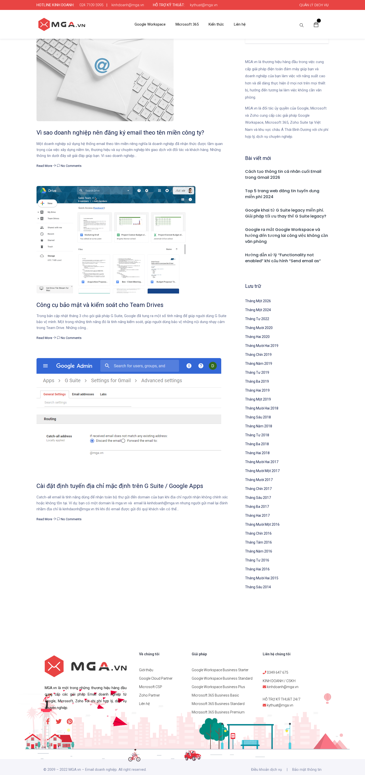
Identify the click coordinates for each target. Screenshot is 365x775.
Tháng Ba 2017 (257, 507)
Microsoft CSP (150, 687)
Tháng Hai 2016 (257, 569)
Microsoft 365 (187, 24)
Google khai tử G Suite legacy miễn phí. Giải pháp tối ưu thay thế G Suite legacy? (285, 213)
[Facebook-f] (48, 721)
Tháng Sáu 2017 (258, 498)
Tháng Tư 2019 (257, 372)
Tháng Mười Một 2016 (262, 524)
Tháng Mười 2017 (259, 480)
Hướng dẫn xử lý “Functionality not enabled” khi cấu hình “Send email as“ (283, 258)
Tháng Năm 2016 (258, 551)
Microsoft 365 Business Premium (218, 712)
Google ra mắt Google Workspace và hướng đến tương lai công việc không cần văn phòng (286, 235)
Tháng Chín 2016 (258, 533)
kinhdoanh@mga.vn (127, 5)
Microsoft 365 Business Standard (218, 704)
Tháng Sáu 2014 (258, 587)
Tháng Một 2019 (258, 399)
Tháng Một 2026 (258, 301)
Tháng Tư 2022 (257, 319)
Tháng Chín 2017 (258, 489)
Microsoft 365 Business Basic (215, 695)
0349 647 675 (277, 672)
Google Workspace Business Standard (222, 678)
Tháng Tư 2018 (257, 435)
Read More (44, 166)
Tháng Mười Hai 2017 (261, 462)
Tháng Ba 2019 (257, 381)
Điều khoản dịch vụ (266, 769)
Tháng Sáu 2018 (258, 417)
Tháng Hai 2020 (257, 337)
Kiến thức (216, 24)
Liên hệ (240, 24)
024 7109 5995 (91, 5)
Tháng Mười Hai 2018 (261, 408)
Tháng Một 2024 (258, 310)
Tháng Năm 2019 (258, 364)
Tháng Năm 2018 (258, 426)
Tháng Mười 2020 (259, 328)
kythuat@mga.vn (204, 5)
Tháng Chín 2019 (258, 355)
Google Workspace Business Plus (218, 687)
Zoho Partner (149, 695)
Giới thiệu (146, 670)
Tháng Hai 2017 (257, 515)
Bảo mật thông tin (307, 769)
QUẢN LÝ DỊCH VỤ (313, 4)
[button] (316, 24)
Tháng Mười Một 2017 (262, 471)
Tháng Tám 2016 (258, 542)
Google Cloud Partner (156, 678)
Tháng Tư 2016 (257, 560)
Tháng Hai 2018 (257, 453)
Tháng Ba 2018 (257, 444)
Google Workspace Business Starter (220, 670)
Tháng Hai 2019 (257, 390)
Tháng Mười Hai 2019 (261, 346)
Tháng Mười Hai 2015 (261, 578)
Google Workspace (150, 24)
